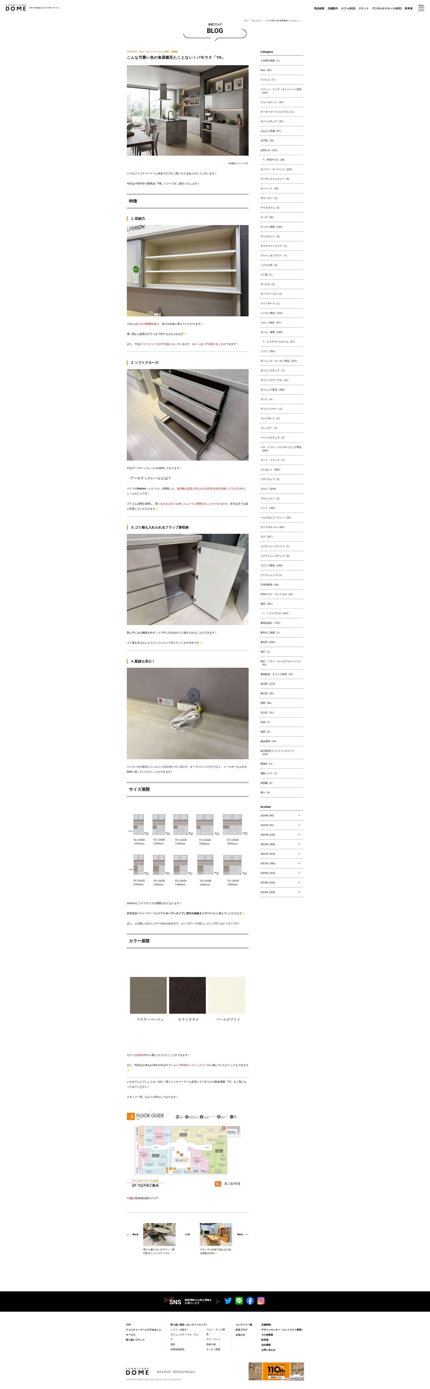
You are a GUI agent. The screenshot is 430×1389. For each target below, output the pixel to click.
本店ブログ (256, 20)
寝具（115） (267, 603)
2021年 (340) (268, 863)
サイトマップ (163, 1371)
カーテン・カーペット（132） (277, 169)
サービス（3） (268, 284)
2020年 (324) (268, 873)
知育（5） (266, 731)
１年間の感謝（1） (271, 60)
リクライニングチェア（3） (276, 555)
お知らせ (240, 1334)
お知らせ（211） (270, 150)
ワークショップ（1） (272, 575)
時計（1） (266, 651)
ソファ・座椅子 (178, 1329)
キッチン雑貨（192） (272, 226)
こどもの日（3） (270, 265)
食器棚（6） (267, 783)
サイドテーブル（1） (272, 293)
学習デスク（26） (276, 159)
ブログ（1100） (269, 488)
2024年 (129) (268, 834)
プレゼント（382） (271, 469)
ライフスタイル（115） (273, 527)
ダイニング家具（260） (273, 389)
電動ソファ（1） (270, 773)
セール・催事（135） (272, 332)
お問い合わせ (268, 1349)
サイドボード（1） (271, 303)
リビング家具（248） (272, 565)
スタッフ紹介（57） (272, 322)
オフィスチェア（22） (273, 121)
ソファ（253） (269, 351)
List (187, 1234)
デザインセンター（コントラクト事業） (282, 1329)
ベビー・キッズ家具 (215, 1332)
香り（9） (266, 792)
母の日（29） (268, 693)
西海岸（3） (267, 763)
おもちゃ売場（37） (272, 131)
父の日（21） (268, 712)
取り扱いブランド (135, 1339)
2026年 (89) (267, 815)
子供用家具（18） (270, 584)
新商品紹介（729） (271, 623)
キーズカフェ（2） (271, 207)
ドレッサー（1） (270, 428)
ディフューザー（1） (272, 408)
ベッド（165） (269, 508)
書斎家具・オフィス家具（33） (278, 674)
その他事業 (267, 1334)
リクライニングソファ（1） (276, 546)
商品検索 (319, 8)
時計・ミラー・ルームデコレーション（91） (281, 663)
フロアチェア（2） (271, 479)
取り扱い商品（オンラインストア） (189, 1324)
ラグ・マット (213, 1339)
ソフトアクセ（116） (278, 613)
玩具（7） (266, 722)
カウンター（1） (270, 198)
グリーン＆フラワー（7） (274, 255)
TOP (246, 20)
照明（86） (267, 703)
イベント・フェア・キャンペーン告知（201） (281, 91)
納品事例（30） (269, 741)
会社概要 (266, 1344)
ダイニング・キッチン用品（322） (279, 361)
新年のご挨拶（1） (271, 632)
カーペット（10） (270, 188)
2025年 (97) (267, 825)
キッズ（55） (268, 217)
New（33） (267, 70)
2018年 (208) (268, 892)
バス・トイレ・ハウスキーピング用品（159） (281, 449)
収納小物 (211, 1344)
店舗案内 (333, 8)
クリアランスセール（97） (281, 341)
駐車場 (409, 8)
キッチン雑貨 (213, 1349)
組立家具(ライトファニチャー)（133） (277, 752)
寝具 (172, 1344)
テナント (364, 8)
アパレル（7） (268, 79)
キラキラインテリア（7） (274, 246)
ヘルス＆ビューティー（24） (276, 517)
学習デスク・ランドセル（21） (278, 594)
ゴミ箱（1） (267, 274)
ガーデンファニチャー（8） (276, 178)
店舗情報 (266, 1324)
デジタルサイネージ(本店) (387, 8)
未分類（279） (269, 683)
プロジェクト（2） (271, 498)
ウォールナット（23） (273, 102)
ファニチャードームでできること (143, 1329)
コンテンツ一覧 (244, 1324)
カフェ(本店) (348, 8)
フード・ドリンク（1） (273, 460)
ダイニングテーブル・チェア (184, 1337)
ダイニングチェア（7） (273, 370)
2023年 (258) (268, 844)
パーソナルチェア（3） (273, 437)
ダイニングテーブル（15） (275, 380)
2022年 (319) (268, 853)
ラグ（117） (267, 536)
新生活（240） (269, 642)
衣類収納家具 (177, 1349)
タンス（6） (267, 399)
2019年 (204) (268, 882)
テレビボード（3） (271, 418)
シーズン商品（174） (272, 313)
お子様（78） (268, 140)
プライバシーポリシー (184, 1371)
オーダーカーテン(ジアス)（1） (278, 111)
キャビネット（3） (271, 236)
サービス (130, 1334)
